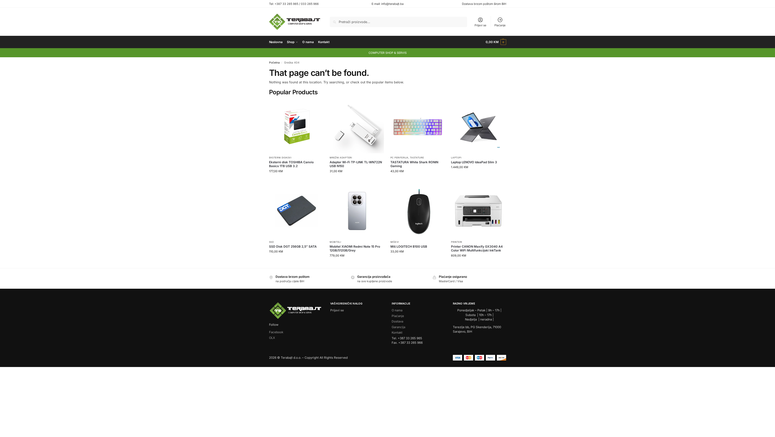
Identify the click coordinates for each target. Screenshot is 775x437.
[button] (496, 42)
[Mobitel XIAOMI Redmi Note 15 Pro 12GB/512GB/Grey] (357, 211)
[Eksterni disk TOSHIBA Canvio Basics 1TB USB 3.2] (296, 126)
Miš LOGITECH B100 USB (408, 246)
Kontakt (397, 332)
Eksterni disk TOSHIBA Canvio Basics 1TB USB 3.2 (291, 164)
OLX (272, 338)
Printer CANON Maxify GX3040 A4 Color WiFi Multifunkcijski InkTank (477, 248)
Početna (274, 62)
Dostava (397, 321)
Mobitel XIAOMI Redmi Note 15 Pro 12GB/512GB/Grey (355, 248)
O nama (397, 310)
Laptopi (456, 157)
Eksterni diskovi (280, 157)
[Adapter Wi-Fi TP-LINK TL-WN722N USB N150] (357, 126)
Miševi (394, 242)
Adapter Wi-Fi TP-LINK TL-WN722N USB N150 (356, 164)
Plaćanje (500, 25)
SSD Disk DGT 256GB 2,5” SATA (293, 246)
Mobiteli (335, 242)
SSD (271, 242)
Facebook (276, 332)
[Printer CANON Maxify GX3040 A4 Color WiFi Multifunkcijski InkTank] (478, 211)
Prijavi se (480, 25)
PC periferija (399, 157)
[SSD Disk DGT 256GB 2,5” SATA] (296, 211)
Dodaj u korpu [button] (296, 179)
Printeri (456, 242)
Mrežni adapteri (341, 157)
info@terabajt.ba (392, 3)
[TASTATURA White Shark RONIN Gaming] (417, 126)
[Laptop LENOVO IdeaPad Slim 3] (478, 126)
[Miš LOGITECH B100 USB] (417, 211)
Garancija (398, 327)
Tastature (417, 157)
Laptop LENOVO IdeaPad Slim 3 (474, 162)
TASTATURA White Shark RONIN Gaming (414, 164)
